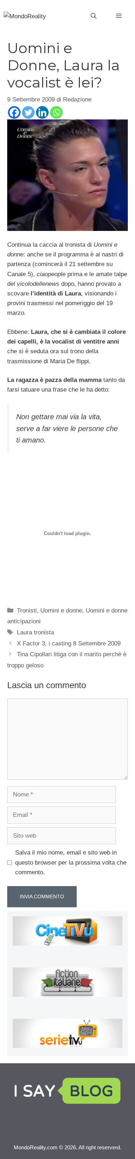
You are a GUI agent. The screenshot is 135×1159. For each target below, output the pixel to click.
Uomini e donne (61, 610)
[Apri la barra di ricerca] (93, 16)
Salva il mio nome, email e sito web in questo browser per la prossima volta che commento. (70, 862)
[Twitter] (28, 112)
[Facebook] (14, 112)
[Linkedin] (42, 112)
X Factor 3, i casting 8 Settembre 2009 (69, 643)
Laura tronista (35, 632)
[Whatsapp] (56, 112)
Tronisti (27, 610)
